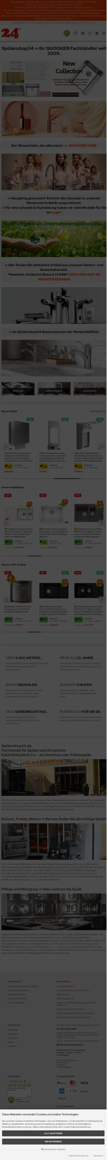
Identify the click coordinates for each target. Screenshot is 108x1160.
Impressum (98, 1155)
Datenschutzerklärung (78, 1155)
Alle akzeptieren (53, 1133)
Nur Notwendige (53, 1142)
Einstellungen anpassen (55, 1149)
